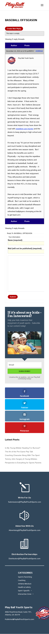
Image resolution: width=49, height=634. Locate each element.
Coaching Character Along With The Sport (22, 455)
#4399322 (39, 51)
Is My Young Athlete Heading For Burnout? (22, 448)
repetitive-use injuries (24, 129)
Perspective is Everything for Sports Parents (23, 463)
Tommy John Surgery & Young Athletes (21, 459)
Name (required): (15, 240)
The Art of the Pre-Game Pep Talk (19, 452)
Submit (13, 297)
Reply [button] (31, 51)
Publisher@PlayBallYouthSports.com (19, 619)
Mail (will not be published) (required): (25, 248)
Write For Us (24, 497)
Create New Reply (14, 29)
